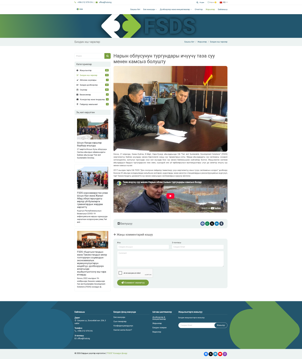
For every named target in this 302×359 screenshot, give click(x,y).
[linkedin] (217, 223)
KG (224, 2)
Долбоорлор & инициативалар (159, 318)
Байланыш (222, 9)
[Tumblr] (221, 223)
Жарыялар (210, 9)
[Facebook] (202, 223)
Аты (119, 242)
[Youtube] (220, 354)
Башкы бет (135, 9)
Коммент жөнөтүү (134, 282)
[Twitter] (212, 223)
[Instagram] (225, 354)
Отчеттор (199, 9)
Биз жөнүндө (149, 9)
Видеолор (156, 332)
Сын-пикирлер (119, 321)
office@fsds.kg (105, 2)
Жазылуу (221, 325)
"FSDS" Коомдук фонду (117, 353)
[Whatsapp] (207, 223)
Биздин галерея (159, 328)
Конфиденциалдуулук (123, 326)
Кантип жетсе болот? (122, 330)
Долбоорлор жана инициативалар (175, 9)
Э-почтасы (176, 242)
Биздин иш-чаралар (218, 42)
